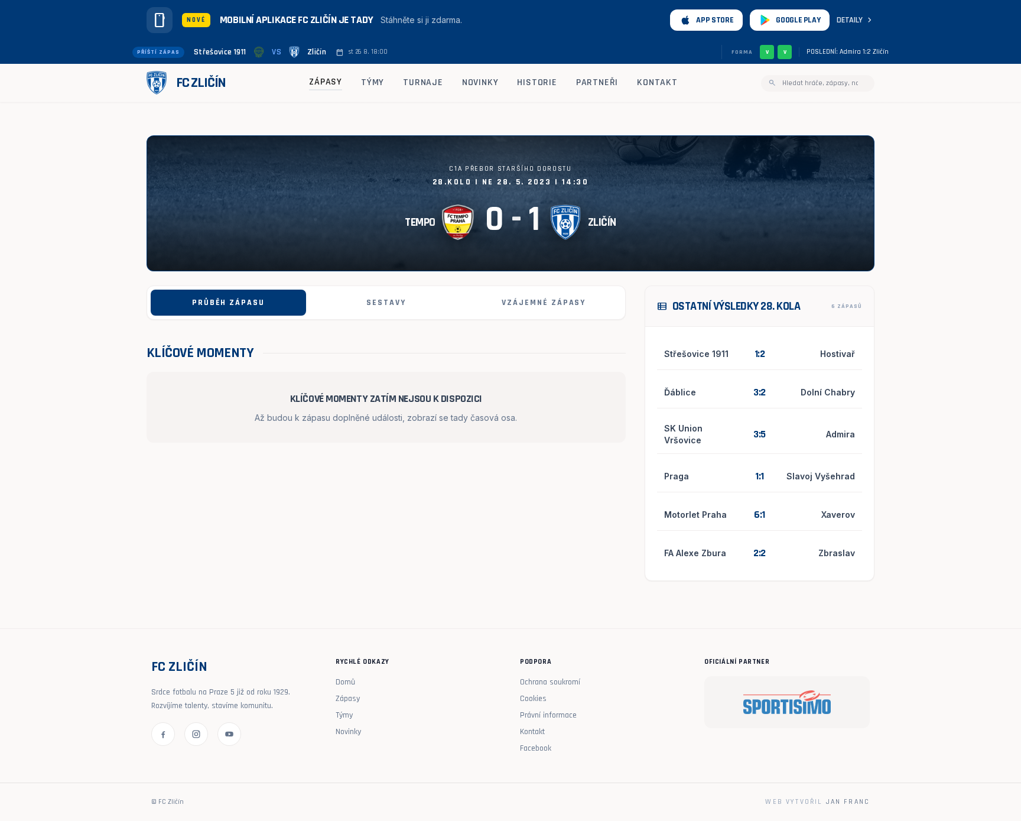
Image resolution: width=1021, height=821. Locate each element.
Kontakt (657, 82)
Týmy (372, 82)
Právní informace (548, 715)
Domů (345, 682)
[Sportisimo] (787, 702)
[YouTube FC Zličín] (229, 734)
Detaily (855, 20)
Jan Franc (848, 801)
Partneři (597, 82)
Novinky (480, 82)
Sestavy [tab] (386, 302)
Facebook (535, 748)
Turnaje (423, 82)
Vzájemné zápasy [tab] (544, 302)
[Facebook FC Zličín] (163, 734)
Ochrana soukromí (550, 682)
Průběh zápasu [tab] (228, 302)
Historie (537, 82)
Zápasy (325, 82)
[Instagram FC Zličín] (196, 734)
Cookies (533, 698)
